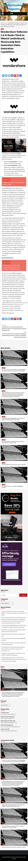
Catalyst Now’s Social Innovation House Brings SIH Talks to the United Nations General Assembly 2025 (14, 327)
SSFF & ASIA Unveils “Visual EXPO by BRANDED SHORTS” (13, 639)
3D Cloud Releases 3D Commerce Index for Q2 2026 (13, 464)
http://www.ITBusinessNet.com (8, 714)
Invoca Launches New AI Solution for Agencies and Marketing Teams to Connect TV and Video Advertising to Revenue (14, 334)
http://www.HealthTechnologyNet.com (10, 726)
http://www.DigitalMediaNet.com (9, 722)
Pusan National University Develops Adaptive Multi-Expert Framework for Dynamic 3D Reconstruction (13, 649)
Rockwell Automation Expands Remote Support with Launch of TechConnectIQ (13, 442)
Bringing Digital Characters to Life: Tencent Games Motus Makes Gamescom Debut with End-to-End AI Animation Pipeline (14, 659)
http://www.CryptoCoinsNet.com (9, 730)
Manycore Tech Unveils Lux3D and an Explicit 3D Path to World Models (13, 643)
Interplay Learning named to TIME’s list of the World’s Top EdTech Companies (13, 654)
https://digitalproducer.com (8, 718)
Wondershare (5, 273)
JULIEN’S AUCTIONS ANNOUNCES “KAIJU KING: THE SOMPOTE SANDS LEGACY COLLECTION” (13, 419)
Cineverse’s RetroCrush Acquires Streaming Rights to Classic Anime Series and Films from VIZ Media (14, 370)
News (2, 29)
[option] (14, 684)
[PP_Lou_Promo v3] (14, 145)
